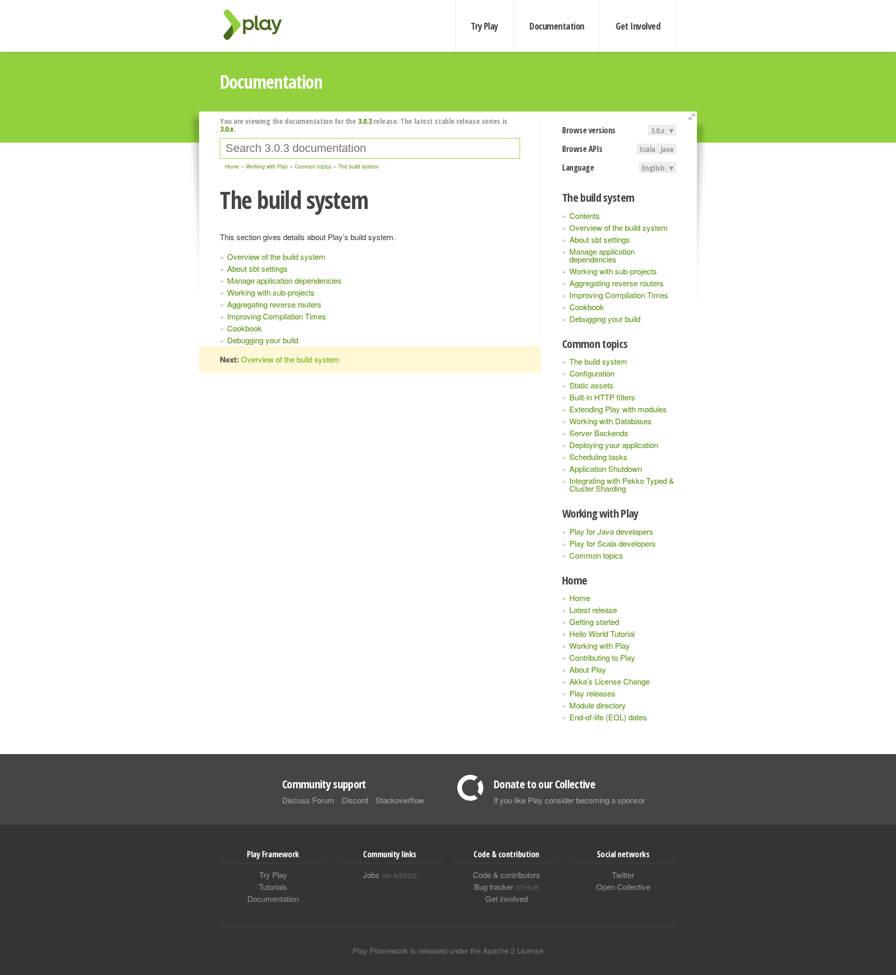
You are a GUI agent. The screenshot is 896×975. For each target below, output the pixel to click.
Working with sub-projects (613, 271)
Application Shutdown (605, 468)
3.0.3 (365, 121)
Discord (355, 800)
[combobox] (370, 148)
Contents (584, 215)
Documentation (556, 26)
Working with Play (599, 645)
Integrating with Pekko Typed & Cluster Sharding (621, 484)
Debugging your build (604, 318)
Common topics (596, 555)
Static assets (591, 385)
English (653, 167)
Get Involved (637, 26)
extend (693, 117)
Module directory (597, 705)
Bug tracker (506, 886)
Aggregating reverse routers (616, 282)
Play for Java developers (611, 531)
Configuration (591, 373)
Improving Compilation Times (618, 294)
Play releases (592, 693)
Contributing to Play (602, 657)
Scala (647, 149)
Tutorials (273, 886)
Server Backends (598, 432)
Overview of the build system (618, 227)
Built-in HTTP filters (602, 397)
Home (579, 597)
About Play (587, 669)
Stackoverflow (399, 800)
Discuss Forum (308, 800)
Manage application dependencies (602, 255)
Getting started (594, 621)
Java (667, 149)
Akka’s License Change (609, 681)
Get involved (506, 898)
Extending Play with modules (618, 408)
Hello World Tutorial (602, 633)
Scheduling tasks (598, 456)
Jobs (390, 874)
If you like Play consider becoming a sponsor (569, 800)
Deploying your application (613, 444)
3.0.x (658, 130)
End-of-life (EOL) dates (608, 717)
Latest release (593, 609)
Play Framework (259, 24)
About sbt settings (599, 239)
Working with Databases (610, 420)
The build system (598, 361)
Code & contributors (506, 874)
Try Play (484, 26)
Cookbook (586, 306)
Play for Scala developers (612, 543)
